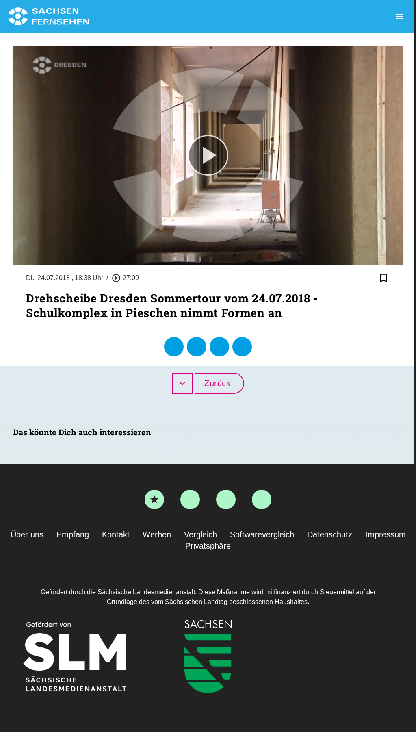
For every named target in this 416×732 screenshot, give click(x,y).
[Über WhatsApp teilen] (219, 346)
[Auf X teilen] (196, 346)
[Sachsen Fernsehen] (49, 16)
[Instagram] (226, 499)
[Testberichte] (154, 499)
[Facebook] (190, 499)
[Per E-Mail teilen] (242, 346)
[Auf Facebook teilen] (174, 346)
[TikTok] (261, 499)
